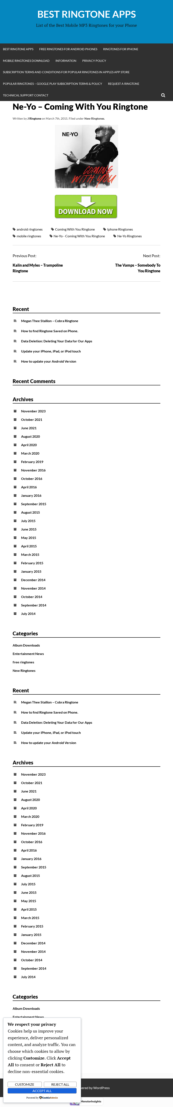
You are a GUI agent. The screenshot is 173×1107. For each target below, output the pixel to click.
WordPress (101, 1088)
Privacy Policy (94, 60)
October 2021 (31, 419)
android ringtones (30, 229)
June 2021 (28, 428)
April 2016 (29, 487)
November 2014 (33, 588)
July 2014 (28, 614)
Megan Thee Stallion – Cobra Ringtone (49, 321)
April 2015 (29, 546)
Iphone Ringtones (120, 229)
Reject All (60, 1084)
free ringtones (23, 662)
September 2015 (33, 504)
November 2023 (33, 411)
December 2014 (33, 580)
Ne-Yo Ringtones (129, 236)
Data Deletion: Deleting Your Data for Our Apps (56, 341)
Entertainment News (28, 654)
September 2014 (33, 605)
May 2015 (28, 538)
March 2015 (30, 554)
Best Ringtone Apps (86, 14)
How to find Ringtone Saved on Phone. (49, 331)
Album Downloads (26, 645)
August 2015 (30, 512)
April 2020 (29, 445)
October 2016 (31, 479)
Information (65, 60)
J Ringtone (34, 118)
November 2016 (33, 470)
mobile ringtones (29, 236)
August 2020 (30, 436)
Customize (24, 1084)
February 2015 (32, 563)
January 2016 (31, 495)
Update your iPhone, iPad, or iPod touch (51, 351)
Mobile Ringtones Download (26, 60)
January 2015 (31, 571)
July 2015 (28, 521)
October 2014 (31, 597)
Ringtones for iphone (120, 49)
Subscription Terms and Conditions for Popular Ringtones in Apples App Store (66, 72)
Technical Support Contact (25, 95)
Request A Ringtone (123, 83)
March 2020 (30, 453)
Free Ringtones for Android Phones (68, 49)
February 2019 (32, 462)
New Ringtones (94, 118)
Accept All (42, 1091)
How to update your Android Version (48, 361)
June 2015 (28, 529)
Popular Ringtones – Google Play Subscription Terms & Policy (52, 83)
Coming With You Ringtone (75, 229)
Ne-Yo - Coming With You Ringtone (79, 236)
